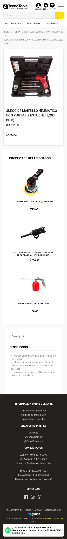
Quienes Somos (33, 437)
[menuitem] (59, 6)
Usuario (38, 9)
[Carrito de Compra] (52, 8)
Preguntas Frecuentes (34, 419)
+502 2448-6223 (39, 471)
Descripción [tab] (18, 336)
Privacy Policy (44, 519)
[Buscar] (59, 15)
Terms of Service (57, 519)
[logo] (15, 6)
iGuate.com (34, 514)
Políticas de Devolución (33, 415)
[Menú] (59, 6)
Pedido (45, 9)
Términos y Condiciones (33, 410)
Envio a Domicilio (13, 23)
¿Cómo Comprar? (33, 441)
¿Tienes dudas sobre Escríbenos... (36, 530)
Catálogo (33, 432)
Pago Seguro (53, 23)
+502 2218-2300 (33, 23)
